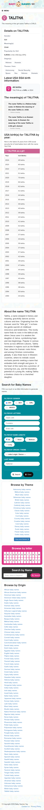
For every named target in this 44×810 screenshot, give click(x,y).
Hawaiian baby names (12, 677)
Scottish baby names (12, 749)
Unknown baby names (12, 783)
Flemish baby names (12, 661)
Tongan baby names (11, 773)
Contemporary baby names (14, 635)
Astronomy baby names (22, 489)
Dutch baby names (11, 648)
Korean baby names (11, 701)
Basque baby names (11, 619)
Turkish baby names (11, 775)
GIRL (30, 403)
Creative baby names (22, 521)
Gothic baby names (22, 534)
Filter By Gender (12, 398)
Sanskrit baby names (12, 743)
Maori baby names (11, 706)
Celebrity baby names (22, 505)
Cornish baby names (12, 637)
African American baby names (15, 592)
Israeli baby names (11, 693)
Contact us (26, 806)
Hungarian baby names (13, 685)
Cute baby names (22, 524)
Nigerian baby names (12, 714)
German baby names (12, 669)
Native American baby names (15, 712)
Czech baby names (11, 640)
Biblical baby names (22, 492)
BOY (20, 403)
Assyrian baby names (12, 613)
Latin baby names (10, 704)
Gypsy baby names (11, 674)
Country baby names (22, 518)
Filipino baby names (11, 656)
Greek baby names (11, 672)
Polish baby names (11, 725)
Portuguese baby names (13, 730)
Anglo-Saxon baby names (13, 600)
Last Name (9, 459)
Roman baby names (11, 736)
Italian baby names (11, 696)
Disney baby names (22, 526)
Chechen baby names (12, 629)
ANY (9, 403)
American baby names (12, 595)
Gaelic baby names (11, 667)
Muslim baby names (11, 709)
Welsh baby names (11, 789)
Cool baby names (22, 516)
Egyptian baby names (12, 651)
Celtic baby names (11, 627)
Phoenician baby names (13, 722)
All (9, 440)
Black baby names (22, 495)
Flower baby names (22, 532)
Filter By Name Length (14, 435)
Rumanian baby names (12, 738)
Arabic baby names (11, 603)
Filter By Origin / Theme (15, 450)
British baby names (22, 500)
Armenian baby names (12, 608)
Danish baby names (11, 645)
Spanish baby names (12, 757)
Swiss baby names (11, 765)
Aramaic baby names (12, 606)
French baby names (11, 664)
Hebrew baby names (12, 680)
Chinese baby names (12, 632)
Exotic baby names (22, 529)
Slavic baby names (11, 754)
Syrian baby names (11, 767)
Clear (29, 474)
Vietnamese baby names (13, 786)
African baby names (11, 590)
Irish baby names (10, 690)
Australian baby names (12, 616)
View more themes (21, 539)
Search (17, 474)
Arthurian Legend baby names (15, 611)
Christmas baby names (22, 508)
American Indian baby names (15, 598)
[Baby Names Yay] (22, 4)
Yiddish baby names (11, 791)
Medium (32, 440)
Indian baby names (11, 688)
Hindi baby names (11, 682)
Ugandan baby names (12, 778)
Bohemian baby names (22, 497)
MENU (6, 11)
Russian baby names (12, 741)
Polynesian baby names (13, 727)
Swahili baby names (11, 759)
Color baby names (22, 513)
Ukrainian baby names (12, 781)
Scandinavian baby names (14, 746)
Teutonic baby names (12, 770)
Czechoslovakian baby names (15, 643)
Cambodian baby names (13, 624)
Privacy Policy (36, 806)
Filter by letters (12, 413)
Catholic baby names (22, 503)
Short (19, 440)
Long (10, 445)
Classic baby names (22, 511)
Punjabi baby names (11, 733)
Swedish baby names (12, 762)
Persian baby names (11, 720)
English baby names (11, 653)
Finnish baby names (11, 659)
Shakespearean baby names (15, 751)
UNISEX (11, 407)
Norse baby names (11, 717)
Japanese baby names (12, 698)
